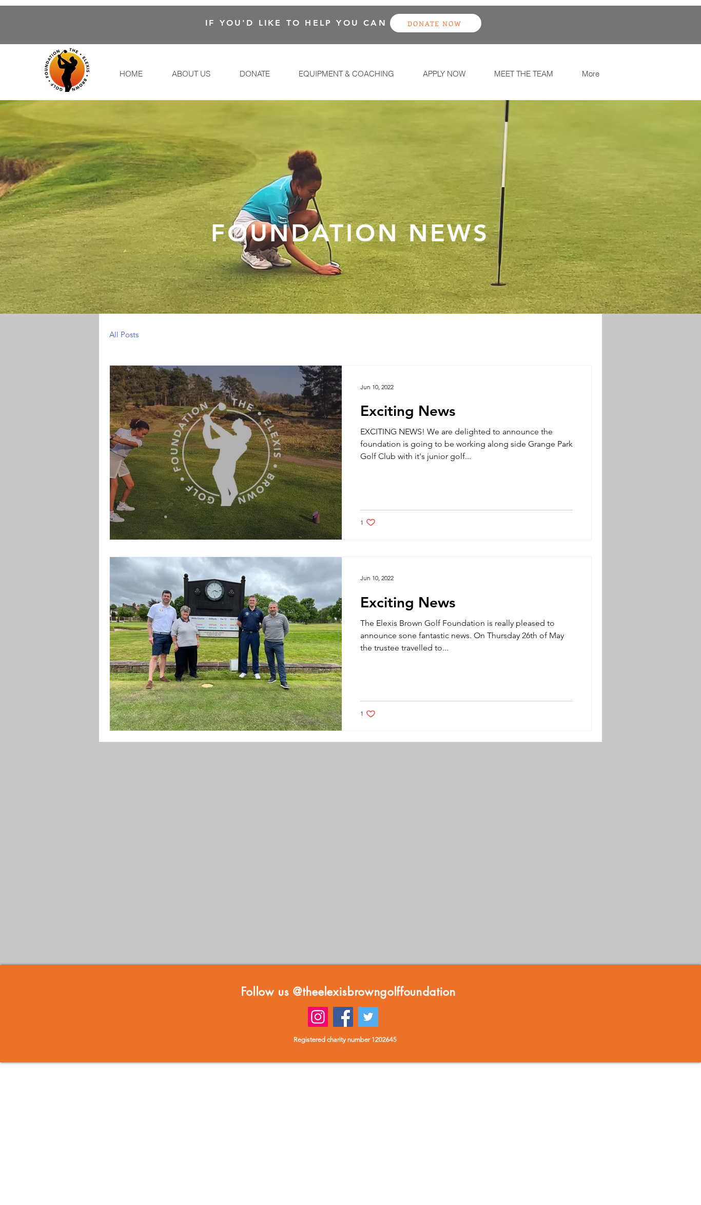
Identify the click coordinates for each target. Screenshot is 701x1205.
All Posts (124, 334)
